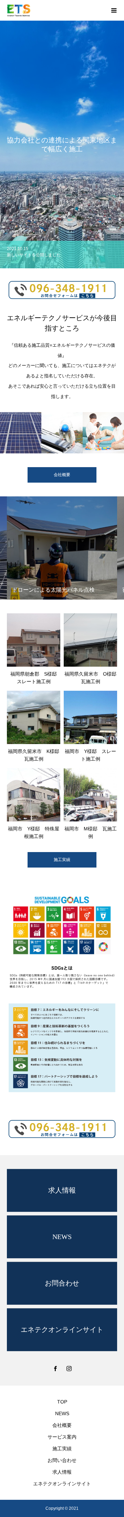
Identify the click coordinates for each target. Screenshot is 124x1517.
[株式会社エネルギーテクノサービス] (55, 10)
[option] (62, 144)
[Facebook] (55, 1368)
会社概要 (62, 1425)
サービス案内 (62, 1437)
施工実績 (62, 859)
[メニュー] (113, 10)
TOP (62, 1402)
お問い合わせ (62, 1460)
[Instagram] (68, 1368)
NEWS (62, 1413)
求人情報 (62, 1472)
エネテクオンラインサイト (62, 1483)
